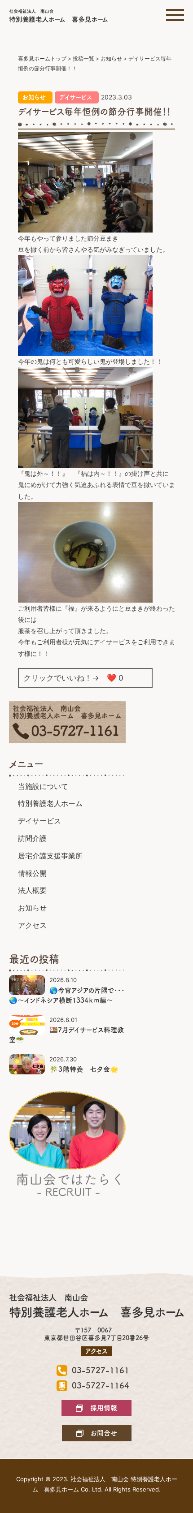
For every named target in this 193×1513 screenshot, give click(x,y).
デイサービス (75, 97)
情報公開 (32, 873)
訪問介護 (32, 838)
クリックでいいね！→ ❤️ (73, 677)
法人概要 (32, 890)
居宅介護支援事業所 (50, 855)
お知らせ (34, 97)
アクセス (32, 925)
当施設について (43, 786)
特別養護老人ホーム (50, 803)
